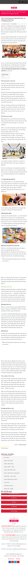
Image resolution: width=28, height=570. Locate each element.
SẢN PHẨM (6, 457)
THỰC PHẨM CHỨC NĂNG (10, 479)
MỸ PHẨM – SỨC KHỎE (10, 476)
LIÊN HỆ (18, 558)
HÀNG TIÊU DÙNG (8, 463)
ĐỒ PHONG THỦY (8, 485)
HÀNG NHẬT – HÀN (9, 466)
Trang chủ (3, 11)
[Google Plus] (12, 562)
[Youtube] (18, 562)
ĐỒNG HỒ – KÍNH (8, 488)
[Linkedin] (15, 562)
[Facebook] (10, 562)
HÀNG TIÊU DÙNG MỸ (9, 470)
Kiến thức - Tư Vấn (11, 11)
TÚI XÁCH (6, 482)
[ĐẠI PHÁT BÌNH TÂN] (14, 7)
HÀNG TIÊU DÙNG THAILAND (11, 473)
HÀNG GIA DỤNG (8, 460)
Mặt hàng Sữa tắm (6, 286)
